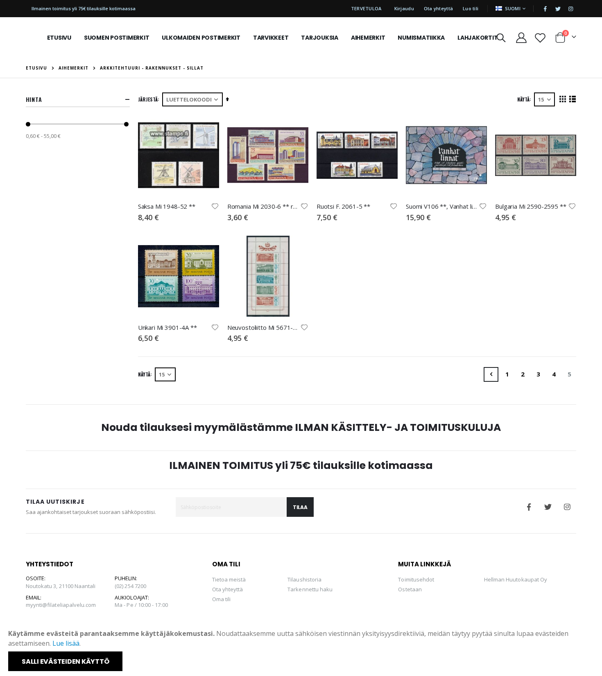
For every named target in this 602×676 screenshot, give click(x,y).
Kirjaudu (404, 8)
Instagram (567, 507)
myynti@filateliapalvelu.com (61, 604)
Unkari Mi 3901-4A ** (167, 327)
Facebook (529, 507)
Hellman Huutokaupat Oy (515, 579)
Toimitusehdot (416, 579)
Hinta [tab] (34, 99)
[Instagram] (570, 8)
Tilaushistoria (304, 579)
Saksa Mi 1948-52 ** (166, 206)
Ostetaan (410, 589)
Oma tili (221, 599)
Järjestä (148, 99)
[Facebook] (545, 8)
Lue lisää (65, 643)
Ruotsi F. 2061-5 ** (343, 206)
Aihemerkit (73, 68)
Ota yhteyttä (438, 8)
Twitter (548, 507)
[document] (301, 650)
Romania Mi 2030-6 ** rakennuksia (263, 206)
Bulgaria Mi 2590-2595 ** (530, 206)
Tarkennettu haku (310, 589)
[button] (215, 206)
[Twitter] (557, 8)
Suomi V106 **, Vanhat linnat (442, 206)
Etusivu (36, 68)
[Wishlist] (540, 37)
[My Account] (521, 37)
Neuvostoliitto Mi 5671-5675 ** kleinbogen (263, 327)
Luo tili (470, 8)
